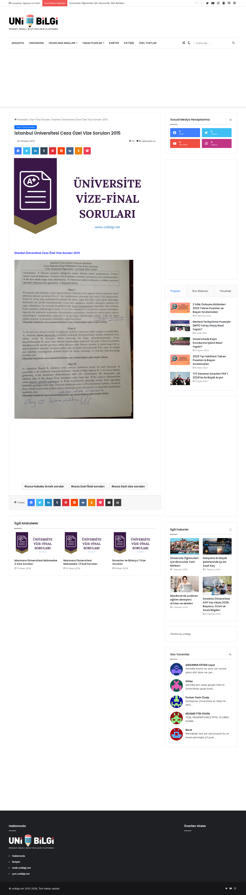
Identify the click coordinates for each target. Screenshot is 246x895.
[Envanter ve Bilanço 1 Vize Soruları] (134, 544)
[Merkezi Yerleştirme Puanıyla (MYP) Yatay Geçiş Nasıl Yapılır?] (180, 325)
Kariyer (114, 43)
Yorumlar (225, 291)
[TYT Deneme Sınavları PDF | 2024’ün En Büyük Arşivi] (180, 378)
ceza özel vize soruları (129, 486)
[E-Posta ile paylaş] (109, 502)
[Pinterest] (52, 150)
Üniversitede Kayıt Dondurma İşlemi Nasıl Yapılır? (207, 342)
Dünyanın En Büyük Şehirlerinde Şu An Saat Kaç (215, 561)
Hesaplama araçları (62, 43)
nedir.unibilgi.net (21, 867)
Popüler (176, 291)
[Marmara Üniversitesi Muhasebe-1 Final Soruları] (85, 544)
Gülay (189, 681)
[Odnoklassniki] (78, 150)
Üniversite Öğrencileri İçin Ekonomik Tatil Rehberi (96, 3)
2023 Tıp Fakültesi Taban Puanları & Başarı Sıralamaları (209, 360)
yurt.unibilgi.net (21, 873)
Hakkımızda (36, 43)
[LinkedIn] (35, 150)
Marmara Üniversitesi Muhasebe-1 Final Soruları (80, 562)
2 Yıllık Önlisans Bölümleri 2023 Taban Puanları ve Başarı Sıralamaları (209, 308)
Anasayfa (18, 43)
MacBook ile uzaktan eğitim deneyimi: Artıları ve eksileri (184, 599)
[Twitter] (26, 150)
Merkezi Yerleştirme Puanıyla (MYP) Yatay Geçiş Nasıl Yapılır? (212, 325)
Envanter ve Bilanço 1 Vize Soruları (129, 562)
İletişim (129, 43)
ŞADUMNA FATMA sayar (200, 664)
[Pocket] (87, 150)
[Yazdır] (117, 502)
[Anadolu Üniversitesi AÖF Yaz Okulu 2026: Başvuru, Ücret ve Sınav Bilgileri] (217, 585)
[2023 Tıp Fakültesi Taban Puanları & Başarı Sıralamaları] (180, 360)
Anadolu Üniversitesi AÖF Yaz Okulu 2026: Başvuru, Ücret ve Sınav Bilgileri (216, 604)
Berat (188, 729)
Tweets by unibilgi (180, 633)
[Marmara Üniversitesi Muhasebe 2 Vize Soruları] (36, 544)
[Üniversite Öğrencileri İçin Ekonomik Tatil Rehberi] (184, 546)
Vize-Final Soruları (40, 119)
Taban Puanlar (92, 43)
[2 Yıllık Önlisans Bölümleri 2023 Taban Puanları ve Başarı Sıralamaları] (180, 308)
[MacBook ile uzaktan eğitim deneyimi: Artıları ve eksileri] (184, 584)
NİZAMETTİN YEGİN (197, 713)
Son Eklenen (200, 291)
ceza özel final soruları (88, 486)
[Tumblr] (44, 150)
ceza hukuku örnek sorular (45, 486)
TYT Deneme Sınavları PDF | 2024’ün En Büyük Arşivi (210, 375)
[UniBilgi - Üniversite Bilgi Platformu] (33, 22)
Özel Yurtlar (147, 43)
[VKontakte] (69, 150)
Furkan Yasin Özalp (197, 697)
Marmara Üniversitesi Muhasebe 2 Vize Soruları (35, 562)
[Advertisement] (123, 77)
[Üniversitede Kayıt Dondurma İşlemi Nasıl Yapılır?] (180, 342)
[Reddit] (61, 150)
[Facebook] (18, 150)
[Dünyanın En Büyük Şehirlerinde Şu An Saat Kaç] (217, 546)
